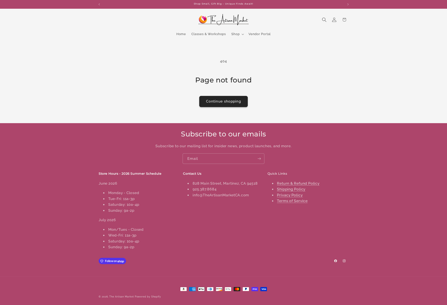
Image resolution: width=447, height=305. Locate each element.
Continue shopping (223, 101)
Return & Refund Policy (298, 183)
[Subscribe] (259, 158)
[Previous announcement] (99, 4)
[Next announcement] (348, 4)
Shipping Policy (291, 189)
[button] (237, 34)
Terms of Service (292, 201)
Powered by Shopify (148, 296)
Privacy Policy (290, 195)
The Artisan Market (121, 296)
